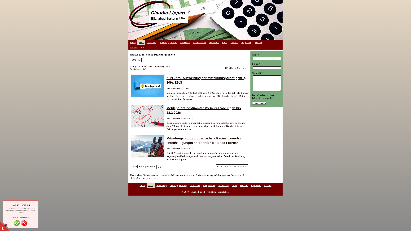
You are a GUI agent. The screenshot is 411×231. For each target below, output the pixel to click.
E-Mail (256, 64)
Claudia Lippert (198, 192)
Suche (136, 60)
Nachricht (257, 73)
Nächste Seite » (235, 68)
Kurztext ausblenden (231, 167)
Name (255, 55)
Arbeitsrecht (188, 175)
